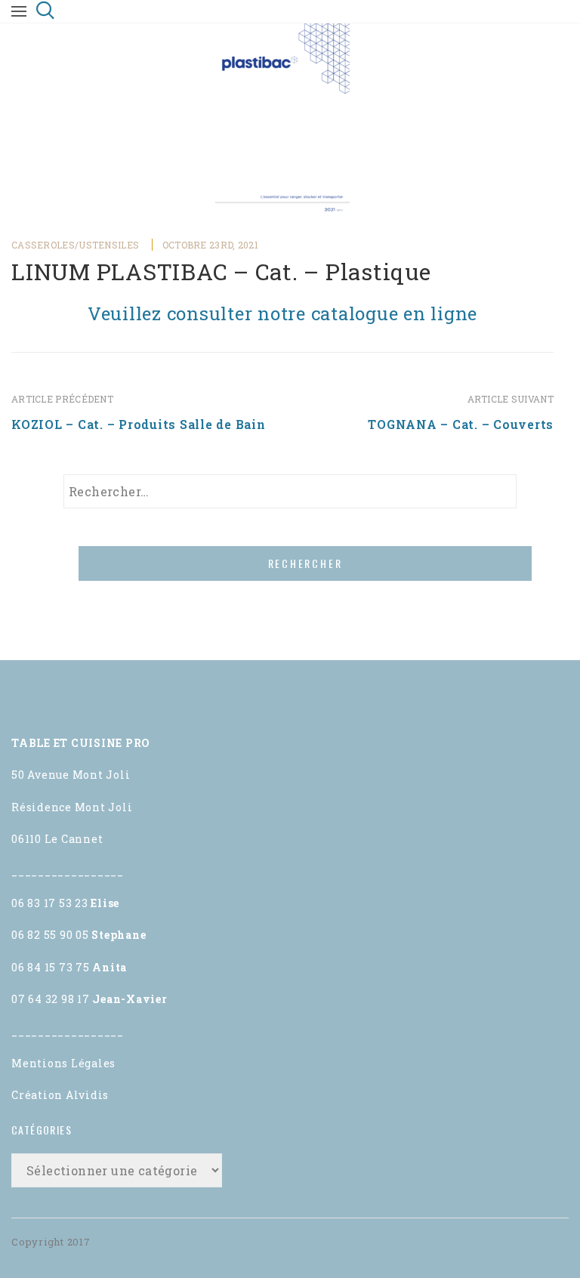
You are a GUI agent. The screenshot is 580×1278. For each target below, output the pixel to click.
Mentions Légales (63, 1063)
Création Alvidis (60, 1095)
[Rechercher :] (290, 491)
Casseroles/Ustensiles (75, 245)
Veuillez (282, 313)
